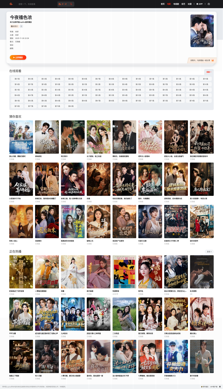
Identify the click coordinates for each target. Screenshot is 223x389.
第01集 (17, 79)
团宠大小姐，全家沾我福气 (174, 156)
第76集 (17, 106)
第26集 (151, 84)
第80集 (71, 106)
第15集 (205, 79)
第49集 (57, 95)
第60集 (205, 95)
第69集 (125, 101)
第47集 (30, 95)
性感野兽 (116, 291)
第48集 (44, 95)
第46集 (17, 95)
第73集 (178, 101)
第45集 (205, 90)
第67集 (98, 101)
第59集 (192, 95)
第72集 (165, 101)
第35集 (71, 90)
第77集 (30, 106)
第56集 (151, 95)
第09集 (125, 79)
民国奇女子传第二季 (171, 241)
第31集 (17, 90)
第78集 (44, 106)
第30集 (205, 84)
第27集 (165, 84)
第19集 (57, 84)
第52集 (98, 95)
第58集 (178, 95)
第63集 (44, 101)
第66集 (84, 101)
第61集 (17, 101)
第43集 (178, 90)
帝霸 (62, 291)
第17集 (30, 84)
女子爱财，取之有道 (94, 156)
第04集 (57, 79)
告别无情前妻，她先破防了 (122, 198)
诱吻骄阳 (38, 156)
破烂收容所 (194, 241)
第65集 (71, 101)
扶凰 (88, 198)
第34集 (57, 90)
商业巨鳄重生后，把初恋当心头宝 (176, 291)
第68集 (111, 101)
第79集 (57, 106)
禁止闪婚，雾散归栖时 (17, 156)
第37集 (98, 90)
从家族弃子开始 (15, 198)
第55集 (138, 95)
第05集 (71, 79)
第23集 (111, 84)
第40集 (138, 90)
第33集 (44, 90)
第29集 (192, 84)
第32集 (30, 90)
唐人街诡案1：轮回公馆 (198, 198)
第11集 (151, 79)
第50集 (71, 95)
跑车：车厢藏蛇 (144, 198)
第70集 (138, 101)
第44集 (192, 90)
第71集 (151, 101)
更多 (208, 252)
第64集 (57, 101)
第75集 (205, 101)
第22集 (97, 84)
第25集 (138, 84)
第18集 (44, 84)
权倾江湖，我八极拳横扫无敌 (71, 198)
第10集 (138, 79)
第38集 (111, 90)
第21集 (84, 84)
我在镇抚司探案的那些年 (199, 156)
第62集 (30, 101)
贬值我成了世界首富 (16, 291)
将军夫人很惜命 (144, 156)
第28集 (178, 84)
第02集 (30, 79)
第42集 (165, 90)
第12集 (165, 79)
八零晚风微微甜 (40, 291)
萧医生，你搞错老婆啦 (121, 156)
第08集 (111, 79)
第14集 (192, 79)
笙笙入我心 (13, 241)
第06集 (84, 79)
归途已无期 (142, 241)
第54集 (125, 95)
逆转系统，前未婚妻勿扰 (173, 198)
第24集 (124, 84)
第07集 (98, 79)
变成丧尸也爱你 (118, 241)
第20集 (71, 84)
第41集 (151, 90)
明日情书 (64, 156)
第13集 (178, 79)
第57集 (165, 95)
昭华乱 (140, 291)
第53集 (111, 95)
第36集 (84, 90)
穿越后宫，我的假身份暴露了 (45, 198)
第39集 (125, 90)
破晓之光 (90, 241)
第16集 (17, 84)
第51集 (84, 95)
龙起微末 (38, 241)
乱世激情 (193, 291)
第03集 (44, 79)
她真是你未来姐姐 (67, 241)
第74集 (192, 101)
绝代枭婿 (90, 291)
